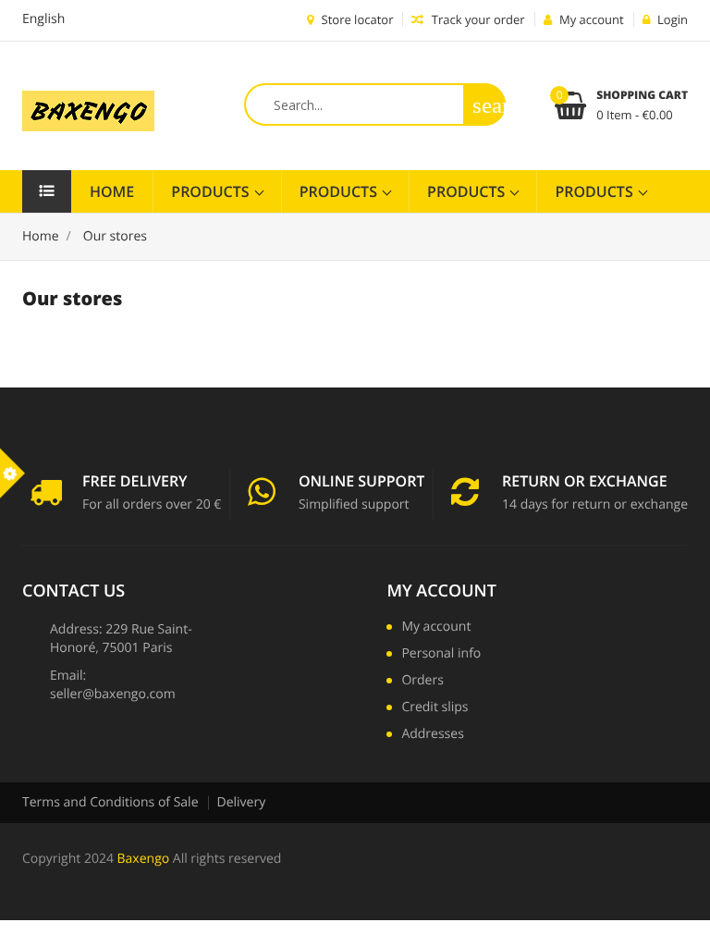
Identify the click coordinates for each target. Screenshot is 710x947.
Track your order (476, 19)
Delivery (241, 802)
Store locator (355, 19)
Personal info (441, 654)
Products (211, 191)
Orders (422, 681)
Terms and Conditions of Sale (110, 802)
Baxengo (143, 858)
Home (112, 191)
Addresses (432, 735)
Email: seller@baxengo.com (113, 685)
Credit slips (434, 708)
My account (441, 591)
